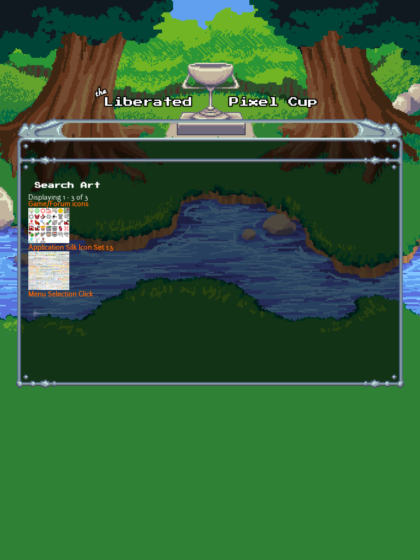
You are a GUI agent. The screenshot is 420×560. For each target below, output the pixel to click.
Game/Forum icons (58, 204)
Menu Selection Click (60, 294)
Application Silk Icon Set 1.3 (70, 248)
